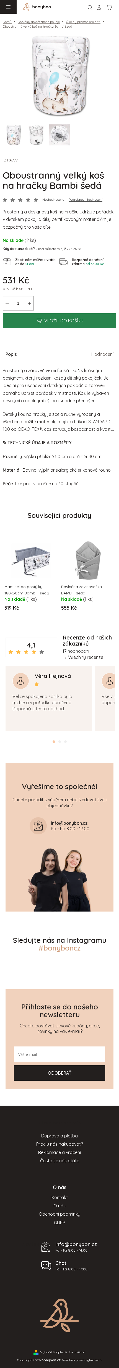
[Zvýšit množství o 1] (29, 303)
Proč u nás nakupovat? (59, 1144)
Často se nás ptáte (59, 1160)
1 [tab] (54, 741)
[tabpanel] (49, 698)
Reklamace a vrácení (59, 1152)
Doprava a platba (59, 1136)
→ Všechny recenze (83, 657)
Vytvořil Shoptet (52, 1352)
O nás (59, 1205)
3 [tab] (65, 741)
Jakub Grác (77, 1352)
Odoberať (59, 1073)
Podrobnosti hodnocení (85, 199)
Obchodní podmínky (59, 1214)
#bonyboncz (59, 947)
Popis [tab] (11, 354)
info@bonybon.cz (76, 1244)
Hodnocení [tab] (102, 354)
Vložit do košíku (63, 320)
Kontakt (59, 1197)
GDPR (59, 1222)
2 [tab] (59, 741)
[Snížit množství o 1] (7, 303)
